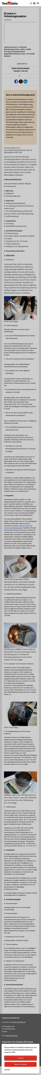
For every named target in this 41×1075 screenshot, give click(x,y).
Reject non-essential (20, 1064)
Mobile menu (38, 4)
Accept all (21, 1058)
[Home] (10, 3)
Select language (34, 3)
